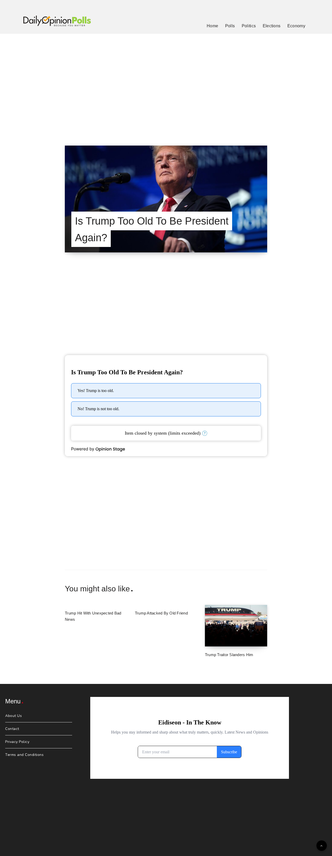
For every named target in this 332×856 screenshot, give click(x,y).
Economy (296, 26)
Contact (12, 728)
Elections (272, 26)
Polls (230, 26)
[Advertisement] (166, 83)
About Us (13, 715)
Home (212, 26)
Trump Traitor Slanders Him (229, 654)
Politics (249, 26)
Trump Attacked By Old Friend (161, 613)
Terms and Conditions (24, 754)
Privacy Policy (17, 741)
